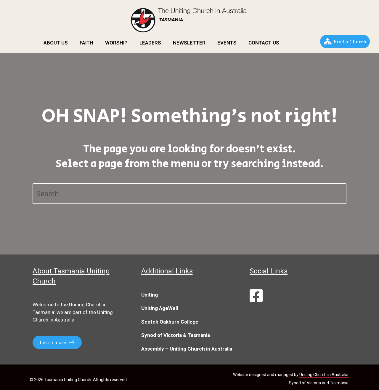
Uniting (149, 295)
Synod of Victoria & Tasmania (175, 335)
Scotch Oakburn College (169, 322)
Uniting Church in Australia (324, 374)
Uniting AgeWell (159, 308)
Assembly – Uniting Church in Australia (186, 349)
